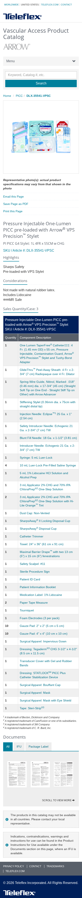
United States (30, 4)
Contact (66, 4)
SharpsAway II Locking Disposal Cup (45, 521)
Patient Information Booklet (38, 587)
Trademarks (55, 866)
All (7, 746)
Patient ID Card (30, 579)
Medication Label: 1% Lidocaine (41, 595)
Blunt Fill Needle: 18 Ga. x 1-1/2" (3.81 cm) (48, 438)
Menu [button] (10, 61)
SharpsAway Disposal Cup (38, 528)
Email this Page (13, 196)
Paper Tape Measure (34, 602)
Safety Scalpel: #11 (32, 563)
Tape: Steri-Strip (32, 708)
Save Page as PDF (15, 204)
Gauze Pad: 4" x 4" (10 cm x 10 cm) (43, 633)
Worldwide (11, 4)
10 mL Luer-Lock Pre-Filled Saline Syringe (48, 465)
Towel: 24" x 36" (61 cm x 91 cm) (41, 544)
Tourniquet (27, 610)
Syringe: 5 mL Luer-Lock (36, 457)
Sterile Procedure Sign (35, 571)
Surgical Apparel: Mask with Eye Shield (45, 700)
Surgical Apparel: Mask (35, 692)
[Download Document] (17, 774)
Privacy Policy (13, 866)
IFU (19, 746)
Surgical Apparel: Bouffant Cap (40, 685)
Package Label (38, 746)
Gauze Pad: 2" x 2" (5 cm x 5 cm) (42, 626)
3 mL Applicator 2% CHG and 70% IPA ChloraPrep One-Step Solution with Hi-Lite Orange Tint (47, 501)
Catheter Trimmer (31, 536)
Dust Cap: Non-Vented (35, 513)
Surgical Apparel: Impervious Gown (43, 641)
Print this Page (12, 211)
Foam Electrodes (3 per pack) (40, 618)
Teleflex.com (49, 4)
